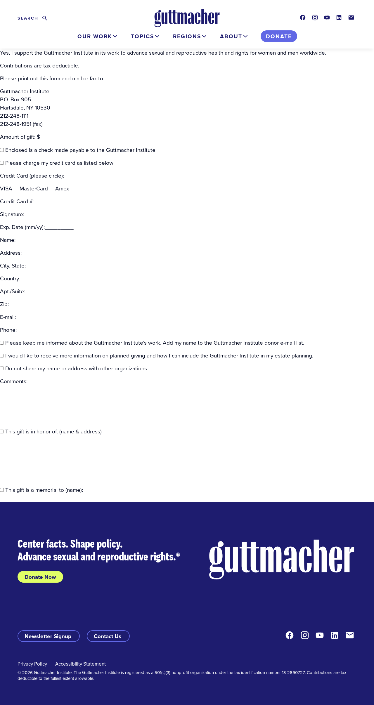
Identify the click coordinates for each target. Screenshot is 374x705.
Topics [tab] (142, 36)
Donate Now (40, 577)
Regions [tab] (187, 36)
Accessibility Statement (80, 663)
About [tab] (231, 36)
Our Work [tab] (94, 36)
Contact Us (108, 636)
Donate (279, 36)
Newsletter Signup (49, 636)
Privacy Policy (32, 663)
